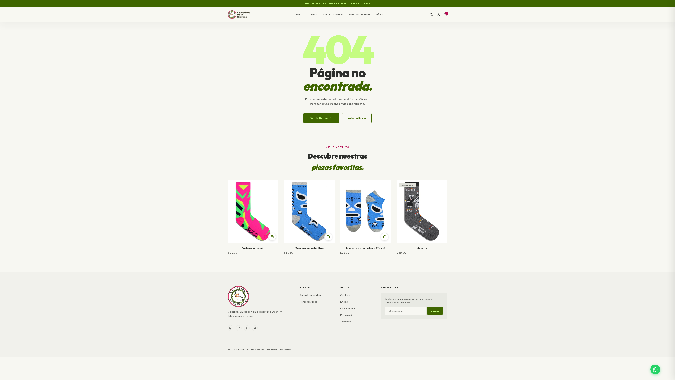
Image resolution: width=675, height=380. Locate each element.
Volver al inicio (357, 118)
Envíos (344, 301)
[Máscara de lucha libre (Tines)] (365, 211)
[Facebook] (247, 328)
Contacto (345, 295)
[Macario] (422, 211)
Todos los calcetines (311, 295)
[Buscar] (431, 14)
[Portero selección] (253, 211)
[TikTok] (239, 328)
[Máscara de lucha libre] (309, 211)
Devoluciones (347, 308)
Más (378, 14)
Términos (345, 321)
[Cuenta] (438, 14)
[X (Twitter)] (255, 328)
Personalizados (359, 14)
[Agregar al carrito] (272, 237)
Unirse (435, 310)
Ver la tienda (319, 118)
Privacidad (346, 314)
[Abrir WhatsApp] (655, 369)
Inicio (300, 14)
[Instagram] (230, 328)
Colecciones (331, 14)
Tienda (313, 14)
